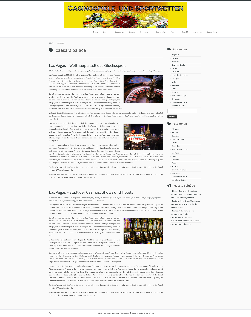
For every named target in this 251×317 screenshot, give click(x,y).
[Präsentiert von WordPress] (130, 312)
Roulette (175, 92)
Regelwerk (144, 32)
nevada (142, 71)
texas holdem (96, 201)
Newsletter (175, 85)
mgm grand (135, 71)
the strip (156, 71)
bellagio (78, 71)
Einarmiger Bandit (178, 65)
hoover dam (119, 71)
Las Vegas (66, 198)
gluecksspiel (102, 71)
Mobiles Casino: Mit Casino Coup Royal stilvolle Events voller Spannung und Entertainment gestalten (186, 194)
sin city (73, 201)
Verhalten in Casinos (179, 106)
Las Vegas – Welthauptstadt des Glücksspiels (87, 65)
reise (61, 201)
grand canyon (123, 198)
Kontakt (185, 32)
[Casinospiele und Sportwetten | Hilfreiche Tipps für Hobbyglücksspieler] (125, 15)
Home (95, 32)
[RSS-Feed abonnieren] (50, 313)
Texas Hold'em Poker (179, 102)
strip (89, 201)
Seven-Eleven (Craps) (179, 95)
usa (161, 71)
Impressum (197, 32)
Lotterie (174, 82)
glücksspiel (114, 198)
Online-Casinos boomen (181, 224)
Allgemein (175, 55)
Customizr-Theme (149, 313)
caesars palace (87, 71)
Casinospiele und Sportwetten (110, 313)
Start (51, 43)
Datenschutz (212, 32)
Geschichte (119, 32)
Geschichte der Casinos (180, 75)
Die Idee (106, 32)
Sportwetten (161, 32)
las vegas (127, 71)
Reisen (173, 32)
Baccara (175, 58)
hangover (110, 71)
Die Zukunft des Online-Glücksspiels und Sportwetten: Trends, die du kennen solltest (185, 204)
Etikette (132, 32)
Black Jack (175, 61)
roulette (67, 201)
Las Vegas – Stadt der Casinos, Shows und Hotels (91, 192)
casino (95, 71)
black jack (90, 198)
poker (57, 201)
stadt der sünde (81, 201)
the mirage (149, 71)
